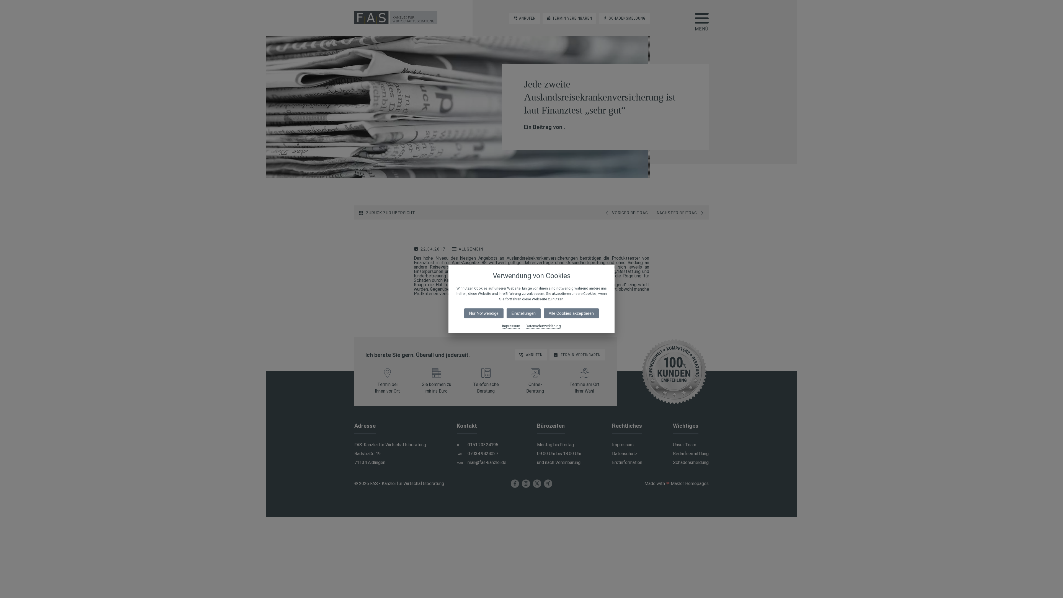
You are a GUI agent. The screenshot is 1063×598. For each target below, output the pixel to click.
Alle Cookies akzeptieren (571, 313)
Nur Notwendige (484, 313)
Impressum (511, 326)
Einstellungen (524, 313)
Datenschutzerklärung (543, 326)
